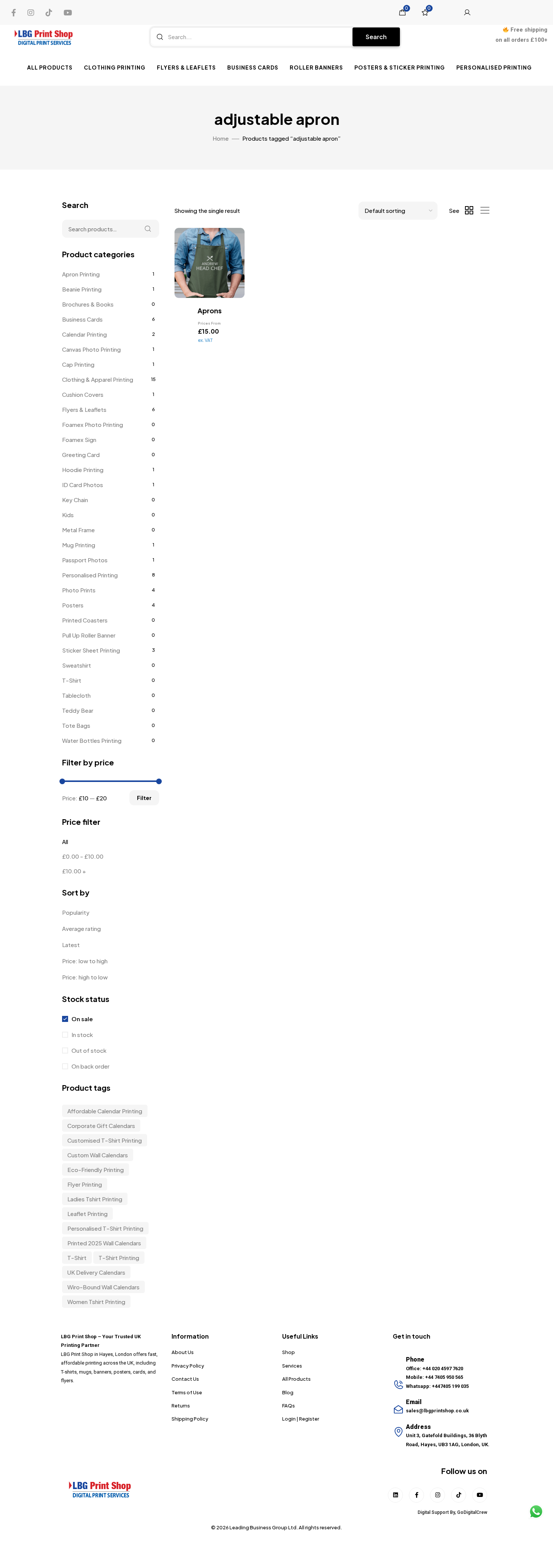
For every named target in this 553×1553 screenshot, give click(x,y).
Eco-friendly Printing (95, 1169)
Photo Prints (79, 590)
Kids (68, 514)
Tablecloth (76, 695)
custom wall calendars (97, 1154)
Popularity (76, 912)
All (65, 841)
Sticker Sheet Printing (91, 650)
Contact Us (185, 1379)
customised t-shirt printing (104, 1140)
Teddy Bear (77, 710)
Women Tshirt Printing (96, 1301)
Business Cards (252, 67)
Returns (181, 1406)
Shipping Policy (190, 1419)
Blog (287, 1392)
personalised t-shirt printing (105, 1228)
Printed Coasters (85, 620)
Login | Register (300, 1419)
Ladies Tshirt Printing (94, 1198)
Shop (288, 1352)
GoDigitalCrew (472, 1512)
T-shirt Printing (119, 1257)
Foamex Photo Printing (92, 424)
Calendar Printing (84, 334)
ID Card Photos (82, 484)
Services (292, 1366)
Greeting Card (81, 454)
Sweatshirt (76, 665)
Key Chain (75, 499)
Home (221, 138)
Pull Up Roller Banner (88, 635)
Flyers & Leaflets (186, 67)
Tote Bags (76, 725)
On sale (81, 1018)
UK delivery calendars (96, 1272)
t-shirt (77, 1257)
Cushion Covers (82, 394)
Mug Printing (78, 544)
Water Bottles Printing (92, 740)
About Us (183, 1352)
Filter (144, 797)
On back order (89, 1066)
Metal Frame (78, 529)
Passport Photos (85, 559)
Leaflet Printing (87, 1213)
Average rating (81, 928)
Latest (71, 944)
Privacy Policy (188, 1366)
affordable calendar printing (104, 1110)
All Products (50, 67)
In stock (81, 1034)
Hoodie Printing (82, 469)
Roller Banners (316, 67)
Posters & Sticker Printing (399, 67)
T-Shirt (71, 680)
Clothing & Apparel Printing (97, 379)
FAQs (288, 1406)
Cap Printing (78, 364)
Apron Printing (81, 274)
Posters (73, 605)
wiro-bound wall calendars (103, 1286)
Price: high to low (85, 977)
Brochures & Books (88, 304)
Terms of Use (187, 1392)
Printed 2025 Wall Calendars (104, 1242)
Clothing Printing (115, 67)
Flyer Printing (84, 1184)
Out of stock (88, 1050)
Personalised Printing (494, 67)
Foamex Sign (79, 439)
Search (376, 37)
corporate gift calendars (101, 1125)
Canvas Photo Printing (91, 349)
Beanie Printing (82, 289)
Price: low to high (85, 960)
